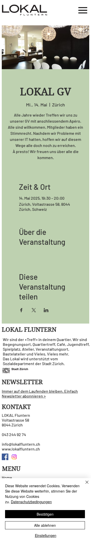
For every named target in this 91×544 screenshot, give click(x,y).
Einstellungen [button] (45, 535)
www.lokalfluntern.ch (21, 448)
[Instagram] (14, 457)
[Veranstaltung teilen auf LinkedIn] (46, 310)
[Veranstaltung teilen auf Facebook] (21, 310)
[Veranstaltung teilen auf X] (33, 310)
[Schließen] (84, 485)
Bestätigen (45, 514)
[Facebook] (5, 457)
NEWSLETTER (22, 382)
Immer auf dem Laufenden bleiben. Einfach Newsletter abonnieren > (40, 393)
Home (7, 477)
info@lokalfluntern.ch (21, 444)
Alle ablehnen (45, 525)
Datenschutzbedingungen (31, 501)
